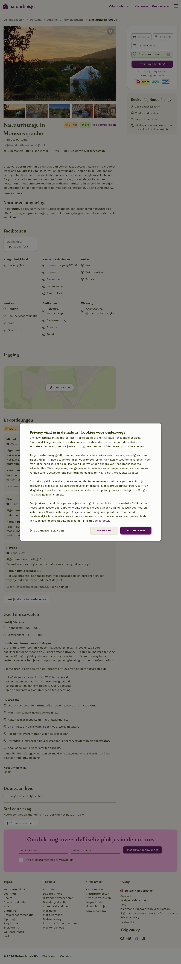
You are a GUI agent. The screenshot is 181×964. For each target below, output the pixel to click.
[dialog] (90, 482)
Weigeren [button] (104, 530)
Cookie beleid (101, 520)
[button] (47, 531)
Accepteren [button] (136, 530)
